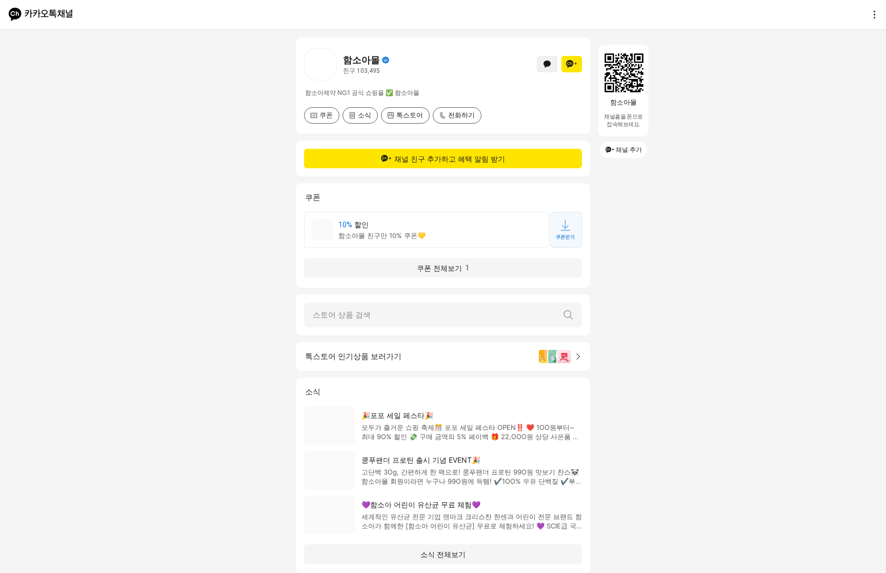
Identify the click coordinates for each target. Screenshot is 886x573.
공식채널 (385, 60)
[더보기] (871, 14)
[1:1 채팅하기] (547, 64)
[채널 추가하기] (571, 64)
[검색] (568, 315)
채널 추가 (629, 149)
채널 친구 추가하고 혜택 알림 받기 (449, 158)
